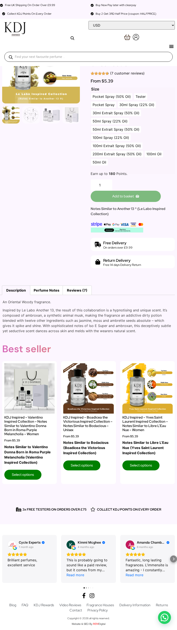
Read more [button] (75, 575)
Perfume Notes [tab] (46, 290)
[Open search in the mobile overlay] (88, 57)
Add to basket (123, 196)
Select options (23, 474)
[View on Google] (12, 544)
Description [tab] (16, 290)
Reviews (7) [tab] (77, 290)
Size (95, 89)
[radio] (111, 96)
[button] (171, 46)
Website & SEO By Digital (88, 624)
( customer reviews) (127, 73)
